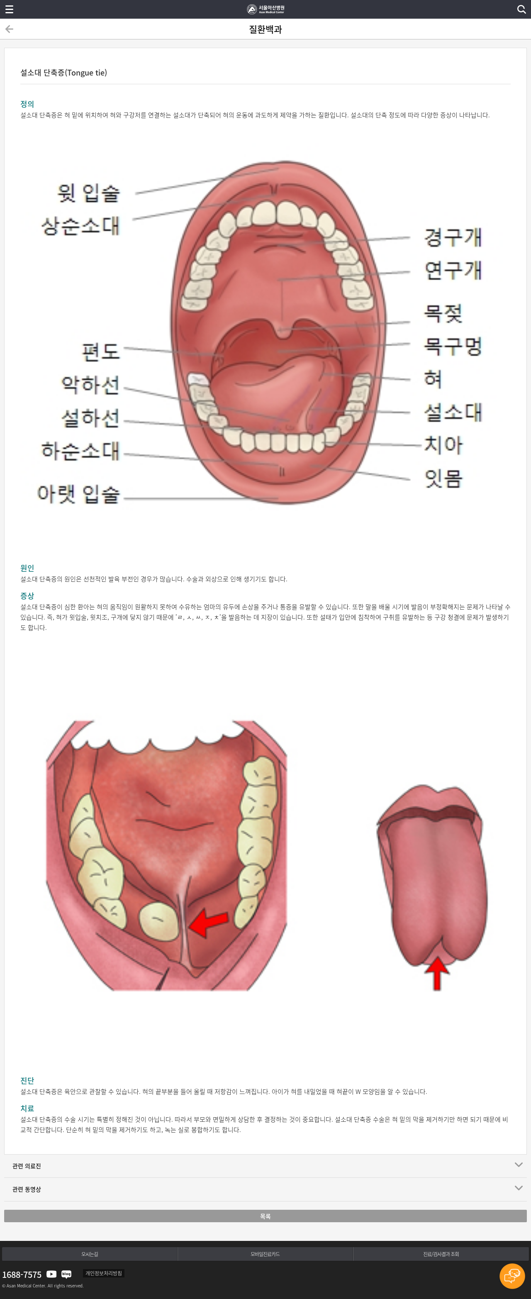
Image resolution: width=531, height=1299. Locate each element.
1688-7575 (21, 1274)
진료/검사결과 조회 (441, 1254)
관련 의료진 (26, 1166)
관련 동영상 (26, 1189)
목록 (265, 1216)
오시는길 (89, 1254)
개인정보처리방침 (103, 1273)
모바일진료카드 (265, 1254)
